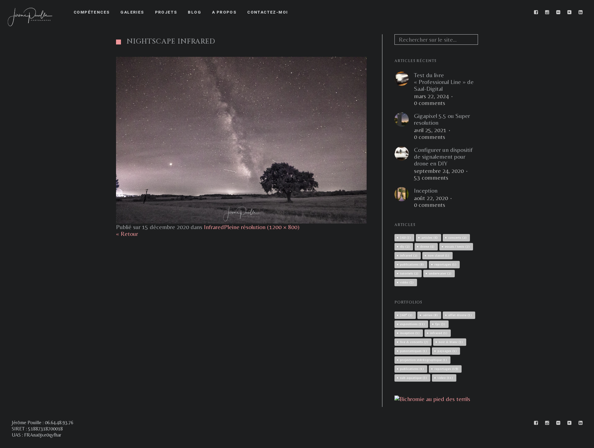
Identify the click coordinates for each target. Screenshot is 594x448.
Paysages (447, 351)
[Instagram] (547, 12)
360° (406, 315)
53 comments (431, 177)
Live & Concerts (414, 342)
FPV (440, 324)
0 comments (429, 102)
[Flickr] (558, 12)
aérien (430, 315)
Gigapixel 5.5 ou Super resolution (442, 119)
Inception (425, 190)
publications (412, 264)
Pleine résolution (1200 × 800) (261, 226)
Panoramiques (413, 351)
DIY (405, 246)
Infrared (214, 226)
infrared (408, 255)
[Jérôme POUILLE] (432, 398)
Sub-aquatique (413, 377)
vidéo (407, 282)
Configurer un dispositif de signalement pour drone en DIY (443, 156)
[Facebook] (536, 12)
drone (427, 246)
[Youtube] (569, 12)
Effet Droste (460, 315)
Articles (429, 237)
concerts (457, 237)
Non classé (438, 255)
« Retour (127, 233)
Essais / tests (457, 246)
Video (445, 377)
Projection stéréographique (423, 360)
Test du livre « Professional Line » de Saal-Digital (444, 82)
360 (405, 237)
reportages (445, 264)
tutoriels (409, 273)
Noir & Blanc (451, 342)
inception (410, 333)
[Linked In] (581, 12)
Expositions (412, 324)
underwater (440, 273)
